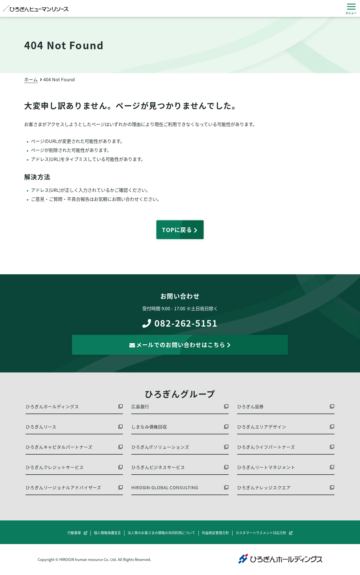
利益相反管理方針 (215, 532)
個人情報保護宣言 (107, 532)
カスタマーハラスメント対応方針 (261, 532)
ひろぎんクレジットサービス (55, 467)
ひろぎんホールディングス (52, 406)
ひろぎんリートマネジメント (266, 467)
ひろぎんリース (41, 427)
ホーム (31, 79)
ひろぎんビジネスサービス (158, 467)
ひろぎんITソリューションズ (160, 447)
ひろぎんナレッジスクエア (264, 487)
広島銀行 (140, 406)
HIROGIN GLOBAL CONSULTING (164, 487)
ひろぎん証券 (250, 406)
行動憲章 (74, 532)
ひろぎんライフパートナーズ (266, 447)
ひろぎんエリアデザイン (261, 427)
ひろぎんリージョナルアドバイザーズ (63, 487)
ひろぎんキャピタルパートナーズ (59, 447)
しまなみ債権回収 (149, 427)
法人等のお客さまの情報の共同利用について (161, 532)
